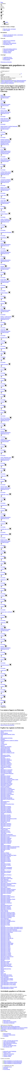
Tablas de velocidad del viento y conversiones (13, 34)
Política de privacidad (8, 58)
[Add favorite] (4, 95)
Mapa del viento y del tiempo (9, 29)
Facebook (20, 1060)
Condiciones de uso (7, 57)
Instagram (20, 1062)
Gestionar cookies (7, 52)
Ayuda (6, 22)
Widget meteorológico (8, 36)
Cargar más (3, 707)
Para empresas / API (7, 44)
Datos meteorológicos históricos (10, 49)
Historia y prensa (7, 41)
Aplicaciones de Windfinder (9, 40)
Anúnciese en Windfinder (8, 50)
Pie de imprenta (6, 59)
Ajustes (6, 24)
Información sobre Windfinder (9, 43)
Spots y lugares (6, 30)
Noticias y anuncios (7, 51)
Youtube (19, 1063)
